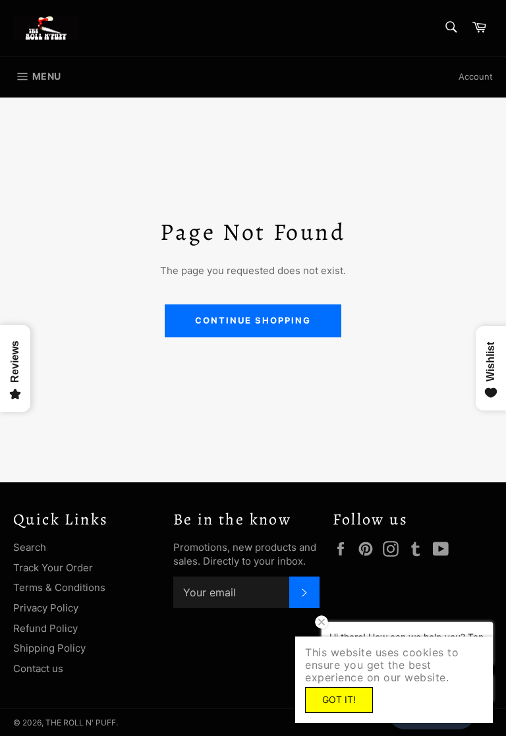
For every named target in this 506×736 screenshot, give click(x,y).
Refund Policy (45, 628)
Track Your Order (53, 567)
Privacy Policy (45, 608)
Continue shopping (252, 320)
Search (29, 547)
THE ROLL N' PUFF (80, 722)
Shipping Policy (49, 648)
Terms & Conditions (59, 587)
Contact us (38, 668)
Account (476, 76)
